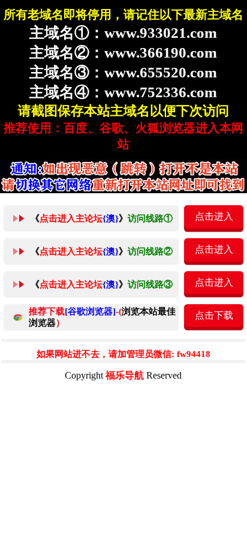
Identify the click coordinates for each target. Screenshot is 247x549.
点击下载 (214, 315)
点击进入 (214, 216)
